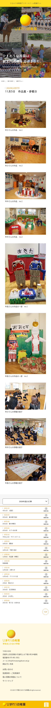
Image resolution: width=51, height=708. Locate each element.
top (45, 612)
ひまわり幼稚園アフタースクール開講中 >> (25, 3)
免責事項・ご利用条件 (11, 673)
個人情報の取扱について (12, 677)
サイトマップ (8, 680)
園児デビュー (19, 81)
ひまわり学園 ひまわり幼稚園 (20, 690)
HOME (2, 81)
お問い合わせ (8, 669)
